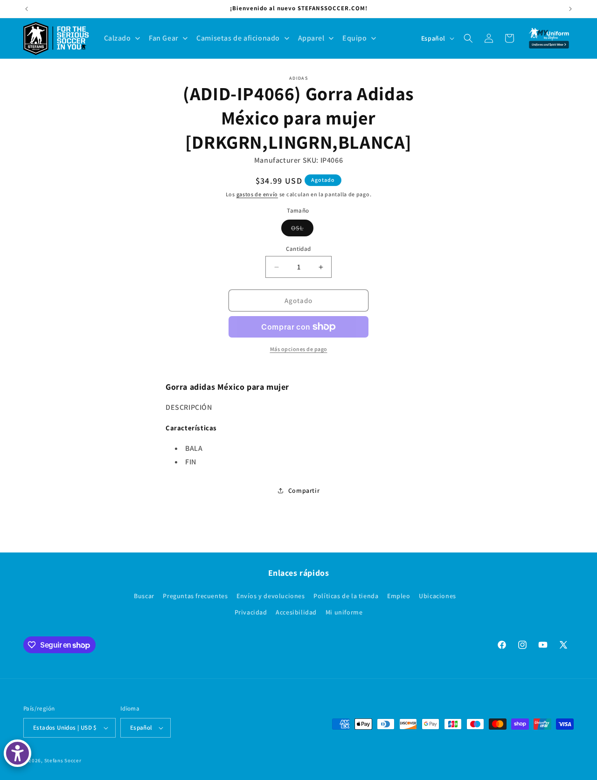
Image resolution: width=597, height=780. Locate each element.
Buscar (144, 596)
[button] (468, 38)
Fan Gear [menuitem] (164, 38)
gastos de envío (257, 194)
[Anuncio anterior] (26, 9)
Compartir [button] (303, 490)
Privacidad (251, 612)
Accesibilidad (296, 612)
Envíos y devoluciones (270, 596)
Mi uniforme (344, 612)
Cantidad (298, 249)
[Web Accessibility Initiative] (17, 753)
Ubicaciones (437, 596)
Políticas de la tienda (345, 596)
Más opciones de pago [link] (298, 348)
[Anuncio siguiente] (570, 9)
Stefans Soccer (63, 760)
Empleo (398, 596)
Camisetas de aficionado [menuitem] (238, 38)
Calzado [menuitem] (117, 38)
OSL (302, 229)
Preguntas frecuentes (195, 596)
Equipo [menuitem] (354, 38)
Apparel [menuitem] (311, 38)
